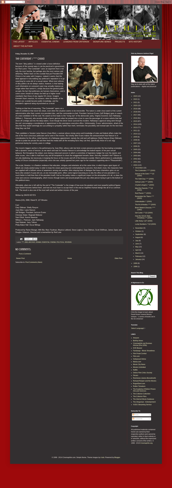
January (138, 259)
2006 (135, 146)
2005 (135, 149)
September (139, 234)
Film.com (136, 356)
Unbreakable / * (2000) (143, 201)
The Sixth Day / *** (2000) (144, 179)
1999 (135, 263)
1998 (135, 266)
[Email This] (25, 239)
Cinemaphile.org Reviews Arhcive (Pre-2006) (142, 344)
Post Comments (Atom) (33, 262)
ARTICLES (33, 42)
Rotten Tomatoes (139, 386)
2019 (135, 109)
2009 (135, 137)
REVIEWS (68, 242)
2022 (135, 99)
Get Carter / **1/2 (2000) (144, 213)
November (139, 228)
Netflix (135, 370)
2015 (135, 121)
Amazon (136, 338)
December (139, 168)
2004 (135, 153)
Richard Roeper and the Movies (144, 381)
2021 (135, 102)
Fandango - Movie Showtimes (144, 351)
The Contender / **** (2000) (145, 170)
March (137, 253)
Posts (136, 415)
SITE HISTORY (135, 42)
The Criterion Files (139, 396)
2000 (26, 242)
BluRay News (138, 341)
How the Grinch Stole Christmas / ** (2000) (143, 217)
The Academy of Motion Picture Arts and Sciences (144, 390)
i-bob (102, 457)
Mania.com (137, 362)
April (137, 250)
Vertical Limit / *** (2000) (144, 182)
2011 (135, 131)
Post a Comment (25, 254)
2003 (135, 156)
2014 (135, 124)
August (138, 237)
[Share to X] (30, 239)
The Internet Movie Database (143, 399)
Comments (138, 419)
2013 (135, 127)
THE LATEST (19, 42)
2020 (135, 105)
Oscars (135, 375)
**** (23, 242)
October (138, 231)
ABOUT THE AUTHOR (23, 46)
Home (69, 258)
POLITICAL (60, 242)
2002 (135, 159)
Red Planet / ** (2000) (143, 193)
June (137, 244)
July (137, 241)
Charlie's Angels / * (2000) (144, 185)
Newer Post (20, 258)
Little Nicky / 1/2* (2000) (143, 221)
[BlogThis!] (28, 239)
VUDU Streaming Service (142, 405)
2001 (135, 162)
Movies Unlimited (139, 367)
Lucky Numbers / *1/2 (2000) (145, 224)
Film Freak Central (139, 353)
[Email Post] (21, 239)
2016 (135, 118)
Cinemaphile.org (146, 443)
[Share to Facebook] (33, 239)
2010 (135, 134)
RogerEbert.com (139, 384)
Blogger (117, 457)
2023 (135, 96)
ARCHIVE (31, 242)
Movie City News (139, 364)
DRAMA (38, 242)
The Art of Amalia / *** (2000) (145, 205)
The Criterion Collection (141, 394)
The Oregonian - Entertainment (144, 402)
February (138, 256)
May (137, 247)
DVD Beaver (137, 348)
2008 (135, 140)
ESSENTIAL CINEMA (50, 42)
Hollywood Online (139, 359)
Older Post (118, 258)
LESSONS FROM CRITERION (76, 42)
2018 (135, 112)
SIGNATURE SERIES (102, 42)
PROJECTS (120, 42)
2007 (135, 143)
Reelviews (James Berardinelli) (144, 378)
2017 (135, 115)
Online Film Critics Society (142, 373)
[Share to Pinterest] (36, 239)
